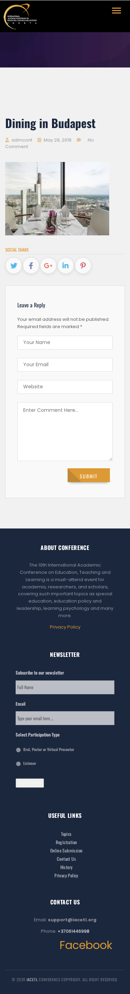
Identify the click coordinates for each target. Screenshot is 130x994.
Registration (66, 842)
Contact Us (66, 859)
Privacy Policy (65, 627)
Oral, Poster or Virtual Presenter (48, 749)
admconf (21, 140)
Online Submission (66, 850)
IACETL (33, 979)
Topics (66, 834)
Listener (29, 763)
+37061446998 (73, 931)
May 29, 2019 (57, 140)
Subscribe (29, 783)
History (66, 867)
